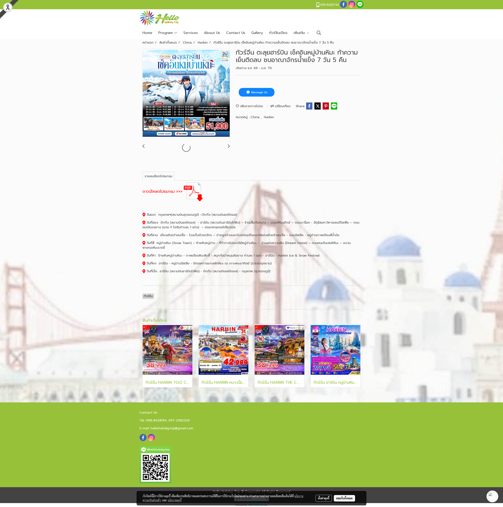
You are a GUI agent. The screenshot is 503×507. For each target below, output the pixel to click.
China (256, 117)
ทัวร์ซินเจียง (278, 33)
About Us (212, 33)
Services (190, 33)
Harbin (269, 117)
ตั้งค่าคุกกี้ (323, 498)
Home (147, 33)
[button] (319, 33)
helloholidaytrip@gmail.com (172, 428)
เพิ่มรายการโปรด (251, 106)
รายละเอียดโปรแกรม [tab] (158, 176)
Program (166, 33)
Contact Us (235, 33)
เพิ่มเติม (300, 33)
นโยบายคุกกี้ (175, 500)
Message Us (258, 92)
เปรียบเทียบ (282, 106)
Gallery (257, 33)
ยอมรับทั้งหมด (344, 498)
